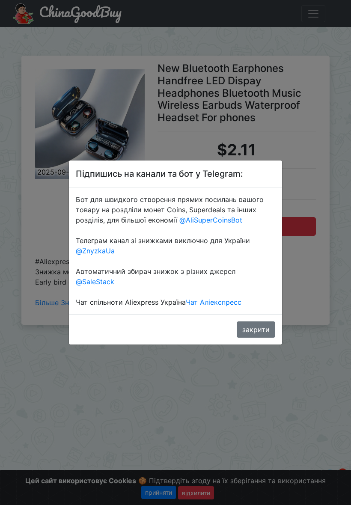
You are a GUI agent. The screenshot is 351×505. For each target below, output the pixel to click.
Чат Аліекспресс (213, 302)
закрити (256, 329)
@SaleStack (95, 281)
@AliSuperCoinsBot (210, 220)
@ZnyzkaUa (95, 251)
